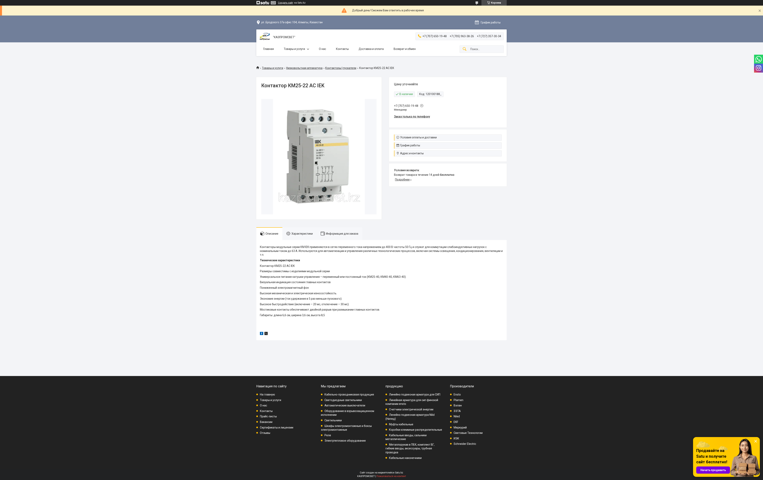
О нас (322, 49)
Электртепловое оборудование (345, 440)
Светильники (333, 420)
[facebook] (261, 334)
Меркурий (460, 427)
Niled (457, 416)
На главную (267, 394)
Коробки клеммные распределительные (415, 429)
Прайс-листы (268, 416)
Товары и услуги (294, 49)
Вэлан (458, 405)
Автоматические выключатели (344, 405)
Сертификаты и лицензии (276, 427)
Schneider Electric (465, 443)
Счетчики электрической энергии (411, 409)
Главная (268, 49)
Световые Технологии (468, 432)
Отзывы (265, 432)
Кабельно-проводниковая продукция (349, 394)
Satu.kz (399, 472)
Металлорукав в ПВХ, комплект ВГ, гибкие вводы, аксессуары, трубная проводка (410, 448)
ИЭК (456, 438)
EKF (456, 422)
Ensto (457, 394)
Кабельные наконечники (405, 458)
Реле (327, 435)
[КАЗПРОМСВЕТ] (264, 37)
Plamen (458, 400)
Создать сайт (285, 2)
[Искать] (464, 49)
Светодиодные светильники (343, 400)
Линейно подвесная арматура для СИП (414, 394)
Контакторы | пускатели (340, 68)
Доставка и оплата (371, 49)
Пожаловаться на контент (391, 476)
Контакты (342, 49)
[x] (266, 334)
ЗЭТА (457, 411)
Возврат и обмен (405, 49)
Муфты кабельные (401, 424)
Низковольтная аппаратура (304, 68)
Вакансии (266, 422)
